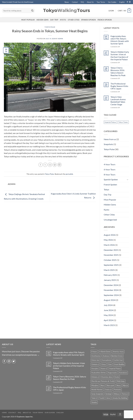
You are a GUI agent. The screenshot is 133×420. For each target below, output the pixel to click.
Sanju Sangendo (97, 394)
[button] (111, 10)
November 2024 (111, 290)
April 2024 (108, 320)
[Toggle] (127, 179)
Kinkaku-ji (95, 377)
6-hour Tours (109, 169)
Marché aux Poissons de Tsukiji (102, 381)
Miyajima (94, 385)
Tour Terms (101, 2)
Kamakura (123, 373)
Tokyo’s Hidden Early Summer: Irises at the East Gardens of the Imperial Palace (120, 56)
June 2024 (108, 310)
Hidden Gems (42, 20)
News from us (110, 139)
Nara (102, 385)
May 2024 (108, 315)
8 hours (94, 352)
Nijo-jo (125, 385)
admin (60, 38)
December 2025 (111, 250)
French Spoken (105, 20)
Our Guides (112, 2)
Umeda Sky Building (119, 398)
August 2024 (109, 300)
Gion (110, 364)
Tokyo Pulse (50, 27)
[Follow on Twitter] (14, 361)
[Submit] (32, 10)
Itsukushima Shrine (98, 373)
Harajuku (94, 368)
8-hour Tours (109, 174)
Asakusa (106, 356)
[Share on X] (45, 165)
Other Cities (73, 20)
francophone (106, 360)
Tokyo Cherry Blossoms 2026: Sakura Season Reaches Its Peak (118, 71)
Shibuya (116, 394)
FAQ (82, 2)
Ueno (108, 398)
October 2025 (110, 260)
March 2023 (109, 325)
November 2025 (111, 255)
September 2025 (111, 265)
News (67, 2)
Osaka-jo (108, 390)
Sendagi (108, 394)
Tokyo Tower (123, 122)
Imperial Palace (110, 122)
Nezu (119, 385)
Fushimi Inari (118, 360)
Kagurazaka (112, 373)
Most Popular (28, 20)
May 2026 (108, 240)
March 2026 (109, 245)
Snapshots (108, 144)
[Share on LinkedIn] (59, 165)
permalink (69, 174)
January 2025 (110, 280)
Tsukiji (101, 398)
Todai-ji (94, 398)
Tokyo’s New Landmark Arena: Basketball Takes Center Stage (118, 101)
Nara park (110, 385)
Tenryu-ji (125, 394)
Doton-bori (95, 360)
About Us (90, 2)
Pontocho (117, 390)
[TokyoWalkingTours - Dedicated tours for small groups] (66, 10)
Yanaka (94, 402)
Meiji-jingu (121, 381)
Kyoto (63, 20)
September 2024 (111, 295)
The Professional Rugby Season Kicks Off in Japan (119, 86)
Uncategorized (110, 219)
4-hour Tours (109, 164)
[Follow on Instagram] (130, 2)
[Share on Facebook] (40, 165)
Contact (75, 2)
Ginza (103, 364)
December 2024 (111, 285)
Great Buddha (119, 364)
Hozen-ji (104, 368)
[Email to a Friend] (50, 165)
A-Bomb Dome (104, 352)
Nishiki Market (96, 390)
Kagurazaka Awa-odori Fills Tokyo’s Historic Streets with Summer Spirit (120, 40)
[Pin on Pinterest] (54, 165)
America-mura (118, 352)
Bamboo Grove (117, 356)
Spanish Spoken (88, 20)
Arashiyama (95, 356)
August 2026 (109, 235)
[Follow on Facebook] (127, 2)
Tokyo (106, 189)
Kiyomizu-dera (106, 377)
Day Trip (54, 20)
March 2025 (109, 270)
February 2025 (110, 275)
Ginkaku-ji (95, 364)
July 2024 (108, 305)
